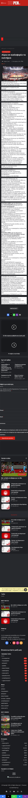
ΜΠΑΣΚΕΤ (14, 308)
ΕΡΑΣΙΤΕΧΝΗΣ (5, 668)
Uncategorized (10, 48)
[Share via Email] (20, 315)
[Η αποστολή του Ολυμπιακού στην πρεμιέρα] (5, 493)
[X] (11, 315)
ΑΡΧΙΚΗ (3, 689)
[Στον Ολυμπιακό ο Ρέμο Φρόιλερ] (5, 506)
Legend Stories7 (6, 680)
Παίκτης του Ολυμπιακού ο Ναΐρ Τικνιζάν (14, 39)
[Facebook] (8, 315)
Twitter (3, 594)
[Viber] (17, 315)
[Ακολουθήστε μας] (25, 589)
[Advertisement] (14, 21)
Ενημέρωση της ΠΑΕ (6, 375)
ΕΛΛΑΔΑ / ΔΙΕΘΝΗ (5, 698)
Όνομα (2, 410)
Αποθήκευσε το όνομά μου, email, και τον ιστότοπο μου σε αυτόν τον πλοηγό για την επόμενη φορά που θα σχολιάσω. (14, 432)
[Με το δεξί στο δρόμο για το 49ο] (6, 522)
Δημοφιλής (14, 515)
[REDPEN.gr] (14, 3)
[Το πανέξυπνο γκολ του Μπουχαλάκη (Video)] (5, 725)
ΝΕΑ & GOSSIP (5, 705)
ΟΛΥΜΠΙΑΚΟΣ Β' (6, 678)
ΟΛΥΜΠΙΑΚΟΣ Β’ (5, 701)
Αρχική (4, 48)
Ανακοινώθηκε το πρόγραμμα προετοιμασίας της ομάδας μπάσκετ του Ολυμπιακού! (6, 367)
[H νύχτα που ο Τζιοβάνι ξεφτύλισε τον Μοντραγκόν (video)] (5, 732)
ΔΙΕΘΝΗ (4, 665)
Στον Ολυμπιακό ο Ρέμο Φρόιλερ (19, 504)
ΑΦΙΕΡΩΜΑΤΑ (5, 670)
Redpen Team (7, 61)
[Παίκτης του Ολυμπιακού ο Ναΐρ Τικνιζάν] (5, 500)
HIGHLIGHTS (5, 673)
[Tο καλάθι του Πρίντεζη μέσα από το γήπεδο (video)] (5, 718)
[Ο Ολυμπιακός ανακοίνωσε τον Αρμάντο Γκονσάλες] (5, 486)
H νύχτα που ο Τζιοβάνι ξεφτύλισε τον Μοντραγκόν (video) (17, 732)
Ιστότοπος (2, 423)
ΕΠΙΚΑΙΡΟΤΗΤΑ (6, 675)
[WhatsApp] (14, 315)
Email (2, 416)
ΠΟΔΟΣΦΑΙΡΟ (5, 660)
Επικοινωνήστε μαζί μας (11, 650)
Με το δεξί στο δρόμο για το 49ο (11, 478)
